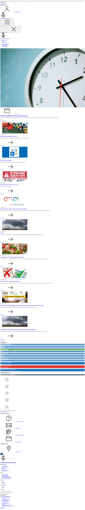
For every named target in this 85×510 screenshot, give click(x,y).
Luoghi (3, 486)
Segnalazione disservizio (5, 500)
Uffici (3, 467)
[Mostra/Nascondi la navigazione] (7, 22)
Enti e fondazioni (4, 468)
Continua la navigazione (4, 4)
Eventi (3, 487)
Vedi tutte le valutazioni (3, 411)
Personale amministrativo (5, 470)
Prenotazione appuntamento (6, 499)
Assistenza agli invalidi (5, 44)
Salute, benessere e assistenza (6, 478)
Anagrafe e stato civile (5, 474)
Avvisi (3, 483)
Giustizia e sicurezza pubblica (6, 476)
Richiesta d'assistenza (5, 501)
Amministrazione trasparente (6, 502)
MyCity (2, 508)
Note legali (3, 504)
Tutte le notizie (2, 340)
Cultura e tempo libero (5, 475)
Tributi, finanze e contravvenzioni (7, 477)
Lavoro (1, 119)
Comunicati (3, 482)
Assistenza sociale (4, 45)
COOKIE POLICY (3, 2)
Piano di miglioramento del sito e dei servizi (8, 505)
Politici (3, 469)
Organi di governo (4, 466)
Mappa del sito (2, 507)
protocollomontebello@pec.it (6, 496)
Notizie (3, 481)
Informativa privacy (5, 503)
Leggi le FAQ (4, 498)
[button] (4, 40)
